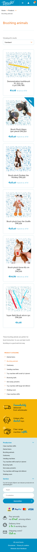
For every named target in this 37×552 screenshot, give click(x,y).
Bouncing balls (11, 377)
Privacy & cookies (23, 545)
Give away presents (13, 381)
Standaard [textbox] (8, 42)
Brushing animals (12, 361)
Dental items (11, 356)
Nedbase (23, 548)
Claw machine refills (13, 394)
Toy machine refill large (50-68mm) (18, 385)
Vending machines (13, 369)
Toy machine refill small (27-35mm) (18, 373)
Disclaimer (11, 545)
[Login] (28, 3)
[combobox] (18, 42)
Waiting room (11, 389)
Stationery (10, 365)
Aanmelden (18, 501)
